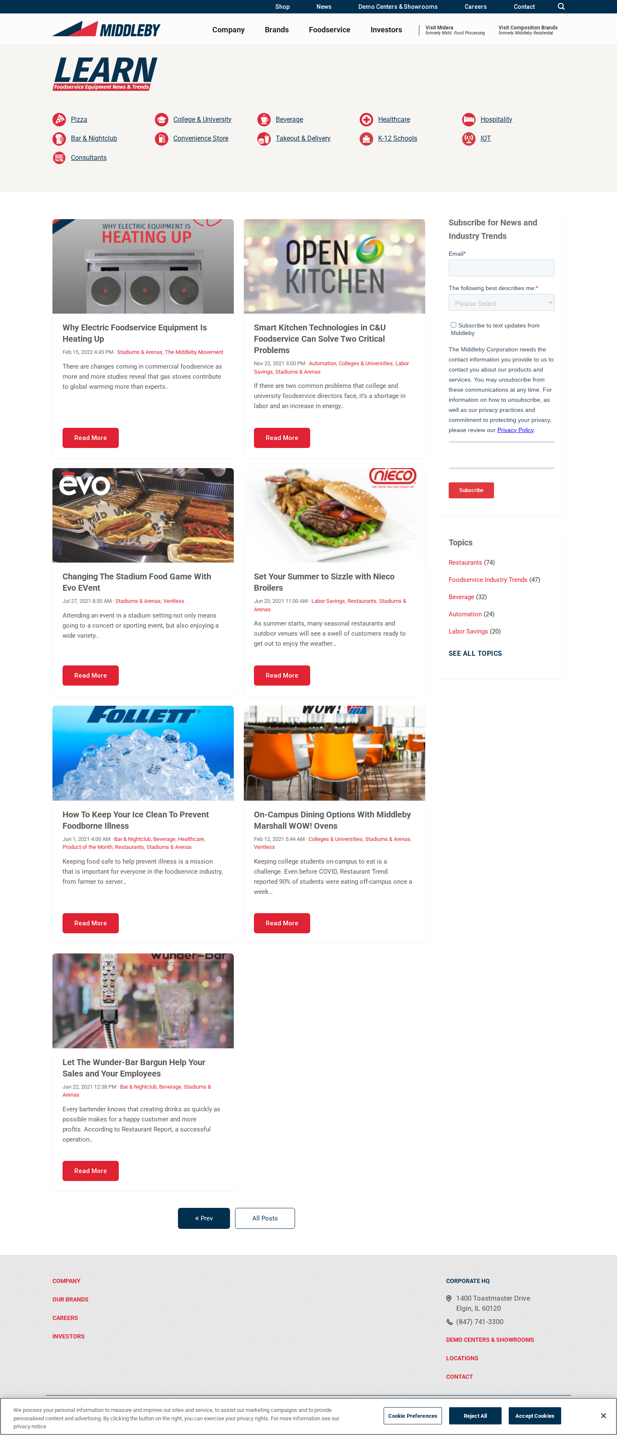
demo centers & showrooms (490, 1339)
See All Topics (475, 653)
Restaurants (362, 601)
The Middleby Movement (194, 352)
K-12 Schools (397, 138)
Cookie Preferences (412, 1415)
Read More (90, 438)
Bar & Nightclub (94, 138)
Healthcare (394, 119)
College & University (202, 119)
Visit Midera (455, 30)
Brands (277, 29)
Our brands (70, 1299)
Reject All (475, 1415)
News (324, 6)
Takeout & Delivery (303, 138)
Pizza (79, 119)
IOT (486, 138)
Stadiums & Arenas (139, 352)
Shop (282, 6)
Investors (386, 29)
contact (459, 1376)
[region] (308, 1416)
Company (228, 29)
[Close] (603, 1415)
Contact (524, 6)
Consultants (89, 158)
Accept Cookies (534, 1415)
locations (462, 1358)
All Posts (265, 1218)
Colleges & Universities (366, 363)
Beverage (289, 119)
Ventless (173, 601)
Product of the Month (87, 847)
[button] (561, 6)
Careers (476, 6)
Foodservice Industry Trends (489, 580)
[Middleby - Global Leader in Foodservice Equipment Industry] (106, 28)
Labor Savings (328, 601)
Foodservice (329, 29)
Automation (322, 363)
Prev (206, 1218)
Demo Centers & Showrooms (398, 6)
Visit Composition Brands (528, 30)
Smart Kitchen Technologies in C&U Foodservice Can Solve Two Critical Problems (320, 338)
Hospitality (496, 119)
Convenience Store (200, 138)
